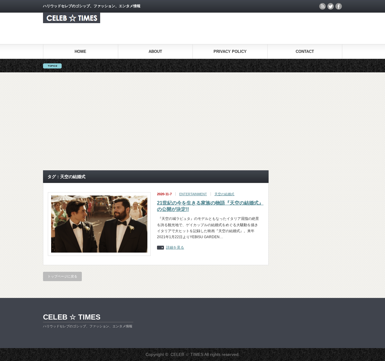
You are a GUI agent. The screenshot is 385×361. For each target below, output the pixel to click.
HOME (80, 51)
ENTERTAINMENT (193, 194)
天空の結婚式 (224, 194)
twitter (330, 6)
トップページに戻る (62, 276)
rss (322, 6)
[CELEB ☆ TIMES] (71, 21)
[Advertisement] (192, 121)
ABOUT (155, 51)
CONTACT (305, 51)
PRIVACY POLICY (230, 51)
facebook (338, 6)
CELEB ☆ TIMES (71, 317)
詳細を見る (175, 248)
